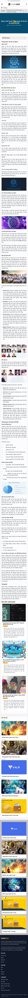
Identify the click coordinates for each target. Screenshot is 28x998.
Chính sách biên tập (5, 983)
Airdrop (2, 973)
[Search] (26, 4)
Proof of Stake (7, 49)
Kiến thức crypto (4, 979)
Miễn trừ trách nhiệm (5, 985)
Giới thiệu (3, 981)
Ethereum (3, 959)
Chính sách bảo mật (5, 990)
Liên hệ (2, 988)
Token (3, 519)
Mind (20, 25)
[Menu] (2, 4)
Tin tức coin (3, 955)
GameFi (2, 971)
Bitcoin (2, 957)
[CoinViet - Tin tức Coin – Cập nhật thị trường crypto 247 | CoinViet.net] (14, 4)
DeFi (2, 967)
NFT (2, 969)
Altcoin (2, 962)
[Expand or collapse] (25, 38)
